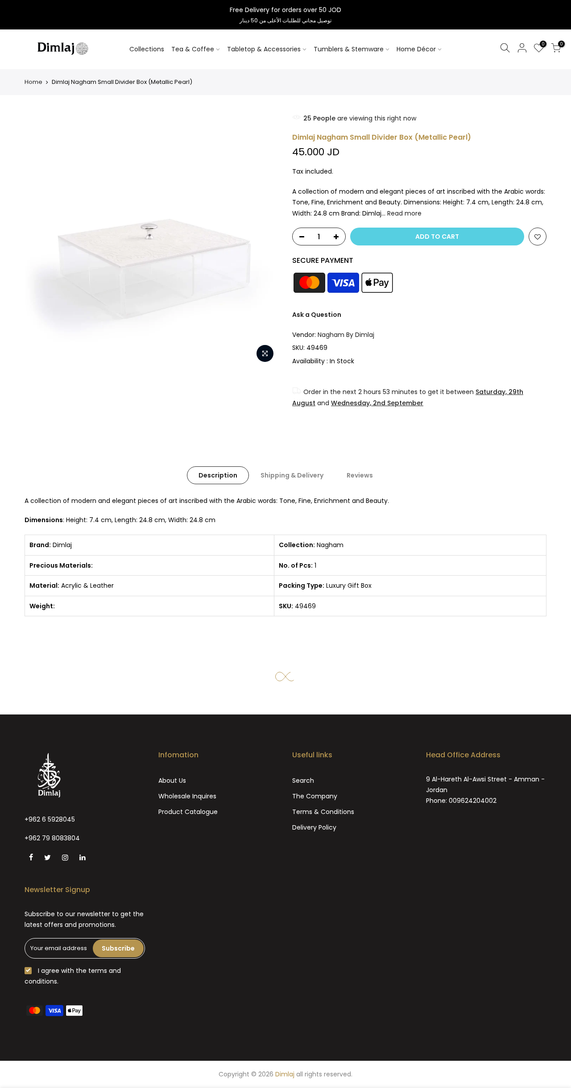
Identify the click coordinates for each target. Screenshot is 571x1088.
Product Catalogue (188, 811)
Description (218, 475)
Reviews (360, 475)
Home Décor (416, 49)
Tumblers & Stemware (349, 49)
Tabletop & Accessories (264, 49)
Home (33, 82)
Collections (146, 49)
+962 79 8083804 (52, 838)
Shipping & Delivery (292, 475)
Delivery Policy (314, 827)
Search (303, 780)
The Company (314, 796)
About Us (172, 780)
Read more (403, 213)
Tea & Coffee (192, 49)
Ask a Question (316, 314)
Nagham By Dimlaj (346, 334)
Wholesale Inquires (187, 796)
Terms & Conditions (323, 811)
